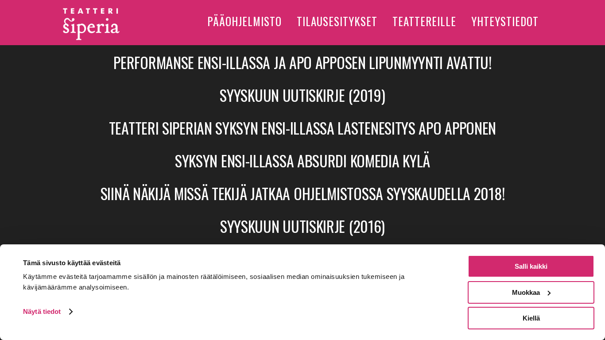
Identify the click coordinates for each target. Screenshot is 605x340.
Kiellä (531, 318)
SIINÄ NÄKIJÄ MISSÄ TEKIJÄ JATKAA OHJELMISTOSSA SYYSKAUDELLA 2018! (303, 193)
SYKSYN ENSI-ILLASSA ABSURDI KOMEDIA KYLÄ (302, 160)
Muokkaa (526, 292)
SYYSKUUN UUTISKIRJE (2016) (302, 226)
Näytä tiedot (42, 311)
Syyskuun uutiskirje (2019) (302, 95)
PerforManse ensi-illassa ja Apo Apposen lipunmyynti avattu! (302, 62)
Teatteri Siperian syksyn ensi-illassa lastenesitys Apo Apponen (302, 127)
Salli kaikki (531, 266)
